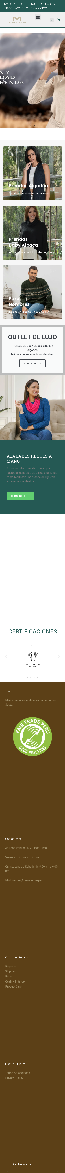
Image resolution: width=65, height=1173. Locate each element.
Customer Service (16, 957)
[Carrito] (57, 19)
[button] (38, 17)
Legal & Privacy (15, 1064)
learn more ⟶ (20, 495)
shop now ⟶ (32, 363)
